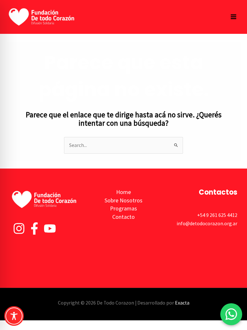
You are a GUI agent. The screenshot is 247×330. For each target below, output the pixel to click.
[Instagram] (19, 228)
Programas (123, 208)
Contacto (123, 216)
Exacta (182, 303)
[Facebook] (34, 228)
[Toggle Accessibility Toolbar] (14, 316)
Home (123, 192)
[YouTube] (50, 228)
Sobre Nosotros (123, 200)
